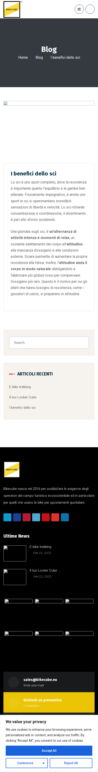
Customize (25, 763)
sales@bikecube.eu (40, 680)
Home (23, 57)
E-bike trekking (20, 387)
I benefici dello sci (22, 407)
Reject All (71, 763)
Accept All (49, 751)
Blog (39, 57)
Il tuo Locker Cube (22, 397)
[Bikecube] (17, 9)
